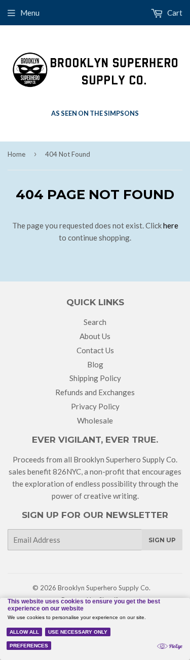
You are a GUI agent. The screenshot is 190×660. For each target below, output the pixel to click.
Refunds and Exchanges (95, 392)
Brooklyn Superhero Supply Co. (104, 588)
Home (16, 154)
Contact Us (95, 350)
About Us (95, 336)
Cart (174, 12)
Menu (30, 12)
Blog (95, 364)
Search (95, 321)
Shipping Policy (95, 378)
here (170, 225)
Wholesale (95, 420)
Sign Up (162, 540)
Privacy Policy (95, 406)
